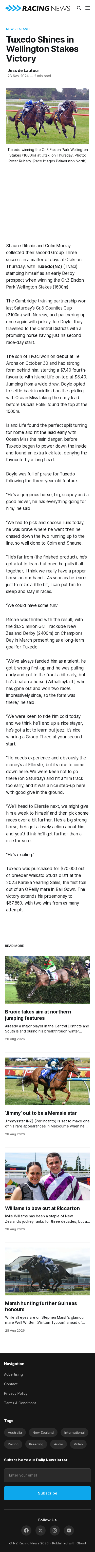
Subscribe (47, 1493)
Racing (13, 1444)
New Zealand (17, 29)
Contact (10, 1384)
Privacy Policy (16, 1393)
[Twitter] (40, 1530)
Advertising (13, 1374)
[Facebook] (26, 1530)
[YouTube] (69, 1530)
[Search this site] (79, 8)
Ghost (81, 1543)
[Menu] (88, 8)
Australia (15, 1432)
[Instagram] (55, 1530)
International (74, 1432)
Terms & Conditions (20, 1403)
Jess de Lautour (23, 70)
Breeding (36, 1444)
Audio (58, 1444)
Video (78, 1444)
